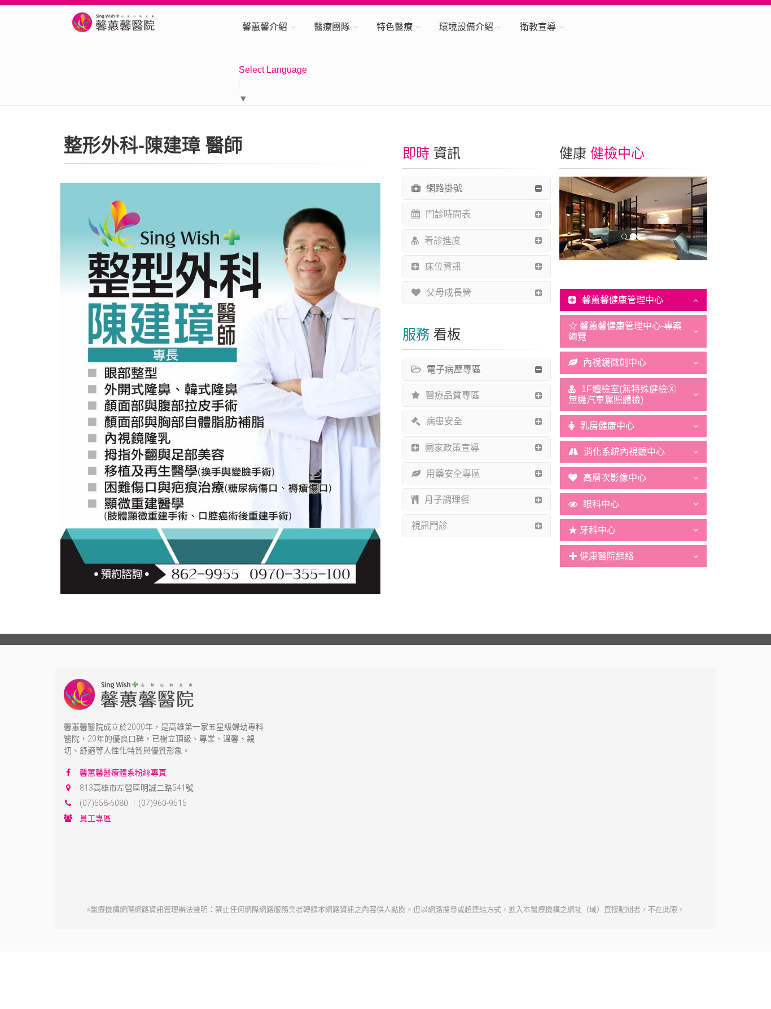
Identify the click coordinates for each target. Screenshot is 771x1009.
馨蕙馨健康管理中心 (622, 300)
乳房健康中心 (607, 426)
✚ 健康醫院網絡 (601, 556)
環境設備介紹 (466, 27)
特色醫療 (394, 27)
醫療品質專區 (453, 395)
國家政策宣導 (452, 448)
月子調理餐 (447, 499)
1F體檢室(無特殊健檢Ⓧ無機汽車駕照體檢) (622, 394)
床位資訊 (443, 266)
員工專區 (95, 818)
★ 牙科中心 (592, 530)
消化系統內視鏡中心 (624, 452)
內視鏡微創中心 (614, 362)
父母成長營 (448, 292)
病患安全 (444, 421)
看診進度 (442, 240)
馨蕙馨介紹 (264, 27)
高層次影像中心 (614, 477)
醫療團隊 (332, 27)
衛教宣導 (538, 27)
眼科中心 (601, 504)
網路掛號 (444, 188)
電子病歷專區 (454, 369)
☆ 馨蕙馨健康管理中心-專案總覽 (625, 331)
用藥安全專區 (453, 474)
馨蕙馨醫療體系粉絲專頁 (123, 772)
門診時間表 (448, 214)
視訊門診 (429, 525)
